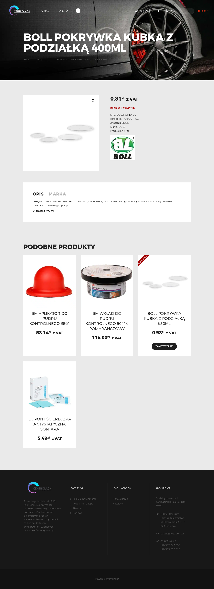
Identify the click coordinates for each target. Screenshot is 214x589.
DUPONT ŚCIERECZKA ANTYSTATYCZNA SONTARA (49, 424)
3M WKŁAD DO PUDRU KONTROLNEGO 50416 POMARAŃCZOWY (107, 321)
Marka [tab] (57, 194)
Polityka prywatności (84, 498)
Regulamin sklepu (83, 503)
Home (27, 59)
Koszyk (119, 503)
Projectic (114, 578)
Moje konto (121, 498)
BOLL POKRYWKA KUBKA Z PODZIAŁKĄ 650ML (164, 318)
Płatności (78, 508)
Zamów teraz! (164, 346)
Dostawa (77, 513)
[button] (93, 101)
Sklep (39, 59)
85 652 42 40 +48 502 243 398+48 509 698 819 (170, 545)
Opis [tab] (38, 194)
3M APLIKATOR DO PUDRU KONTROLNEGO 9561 (49, 318)
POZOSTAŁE (131, 118)
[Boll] (122, 147)
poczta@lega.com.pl (172, 533)
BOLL (125, 122)
